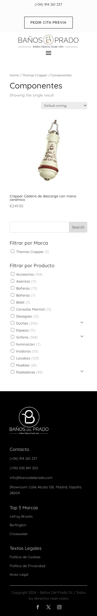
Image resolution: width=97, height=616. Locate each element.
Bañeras (26, 288)
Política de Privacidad (27, 566)
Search (78, 227)
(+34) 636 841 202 (24, 468)
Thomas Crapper (34, 75)
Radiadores (29, 372)
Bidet (22, 302)
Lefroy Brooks (21, 516)
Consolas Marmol (33, 309)
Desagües (27, 316)
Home (14, 75)
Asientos (25, 281)
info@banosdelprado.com (31, 477)
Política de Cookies (25, 557)
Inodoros (26, 351)
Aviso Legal (19, 574)
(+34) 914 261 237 (48, 4)
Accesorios (29, 274)
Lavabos (27, 358)
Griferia (26, 337)
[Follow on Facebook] (37, 607)
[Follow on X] (48, 607)
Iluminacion (28, 344)
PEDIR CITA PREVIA (48, 22)
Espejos (25, 330)
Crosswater (19, 534)
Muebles (26, 365)
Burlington (18, 525)
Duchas (26, 323)
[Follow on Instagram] (59, 607)
